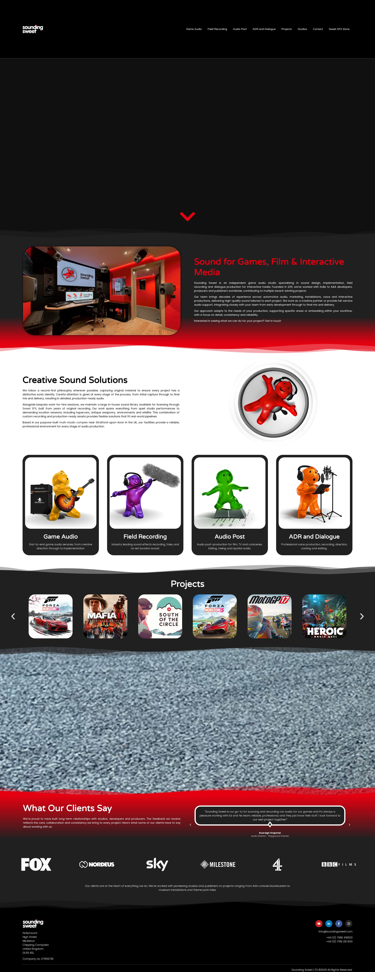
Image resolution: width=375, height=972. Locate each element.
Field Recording (217, 29)
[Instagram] (348, 923)
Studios (302, 29)
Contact (318, 29)
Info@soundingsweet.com (335, 931)
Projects (286, 29)
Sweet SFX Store (339, 29)
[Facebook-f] (338, 923)
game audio (257, 283)
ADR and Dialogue (264, 29)
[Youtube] (318, 923)
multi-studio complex (73, 422)
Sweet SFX (30, 408)
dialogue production (227, 287)
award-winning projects (290, 291)
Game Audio (194, 29)
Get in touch (273, 321)
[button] (13, 616)
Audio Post (240, 29)
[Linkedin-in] (328, 923)
